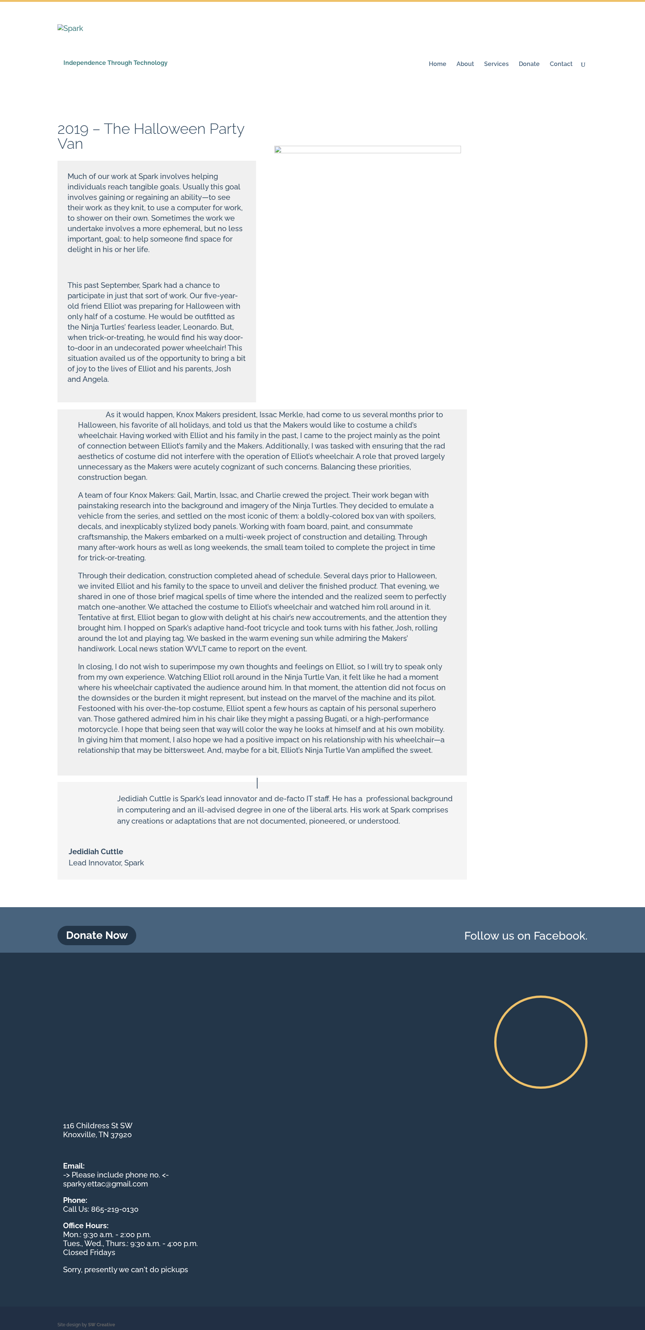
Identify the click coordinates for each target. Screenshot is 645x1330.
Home (437, 64)
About (465, 64)
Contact (561, 64)
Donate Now (97, 935)
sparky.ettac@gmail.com (105, 1183)
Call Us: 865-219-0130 (100, 1209)
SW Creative (101, 1324)
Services (496, 64)
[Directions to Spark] (541, 1042)
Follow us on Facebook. (526, 935)
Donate (529, 64)
